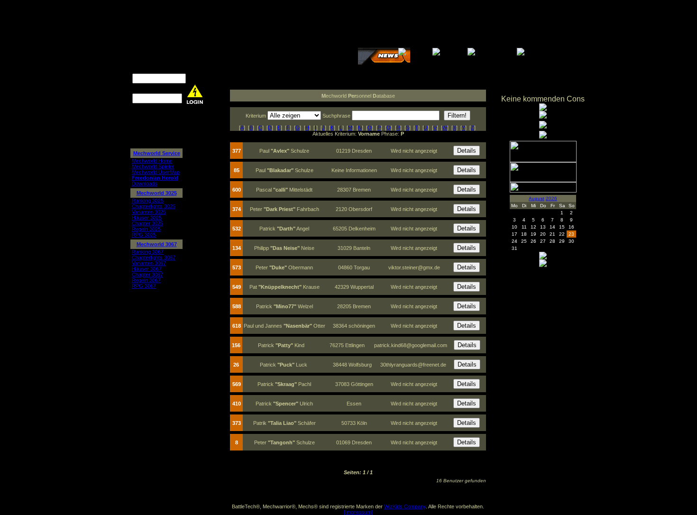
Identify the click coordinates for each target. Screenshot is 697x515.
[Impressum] (358, 512)
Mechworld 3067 (157, 244)
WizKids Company (405, 506)
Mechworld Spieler (153, 166)
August (536, 198)
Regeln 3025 (146, 229)
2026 (551, 198)
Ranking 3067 (148, 252)
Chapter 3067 (147, 274)
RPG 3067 (144, 286)
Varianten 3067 (149, 263)
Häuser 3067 (147, 269)
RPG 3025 (144, 235)
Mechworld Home (152, 161)
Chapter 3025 (147, 223)
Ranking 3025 (148, 200)
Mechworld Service (156, 153)
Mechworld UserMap (156, 172)
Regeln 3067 (146, 280)
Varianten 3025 (149, 212)
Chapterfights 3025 (153, 206)
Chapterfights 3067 (153, 257)
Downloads (144, 183)
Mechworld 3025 (157, 193)
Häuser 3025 (147, 218)
